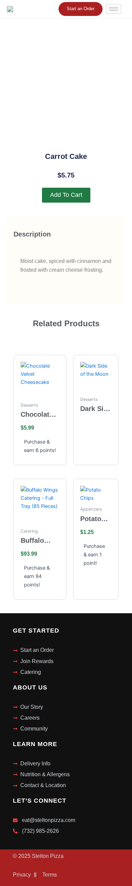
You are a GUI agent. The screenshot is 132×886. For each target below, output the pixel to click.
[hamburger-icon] (113, 9)
